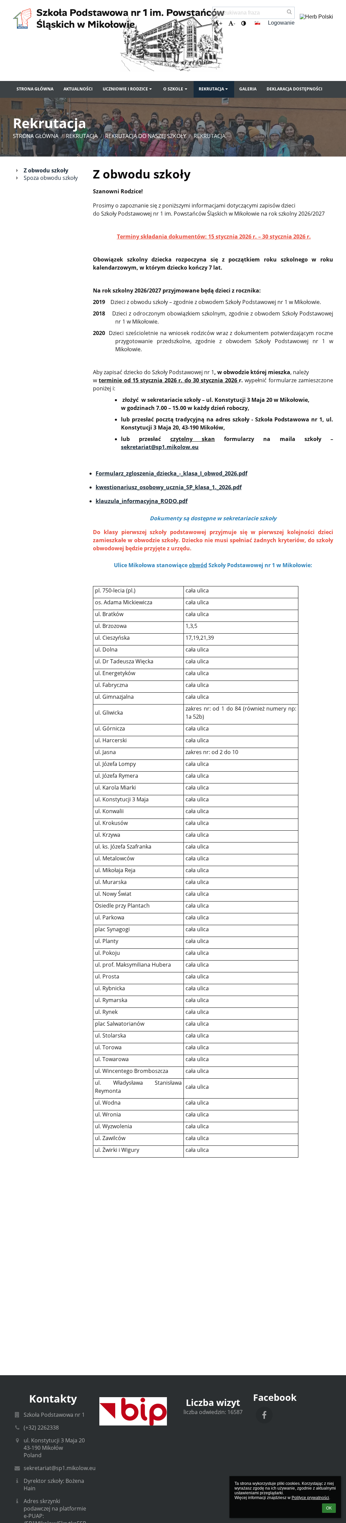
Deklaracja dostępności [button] (294, 89)
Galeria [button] (247, 89)
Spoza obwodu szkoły (51, 178)
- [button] (234, 23)
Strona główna (35, 136)
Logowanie (281, 23)
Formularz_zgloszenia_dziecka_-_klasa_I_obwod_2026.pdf (171, 473)
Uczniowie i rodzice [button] (125, 89)
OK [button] (329, 1508)
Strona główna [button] (35, 89)
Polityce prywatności (310, 1497)
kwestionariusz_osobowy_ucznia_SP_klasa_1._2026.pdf (169, 487)
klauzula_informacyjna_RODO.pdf (142, 501)
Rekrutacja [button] (211, 89)
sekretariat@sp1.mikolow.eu (60, 1468)
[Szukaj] (289, 12)
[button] (243, 23)
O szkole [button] (173, 89)
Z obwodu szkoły (46, 170)
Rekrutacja (209, 136)
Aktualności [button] (78, 89)
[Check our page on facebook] (264, 1415)
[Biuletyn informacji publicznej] (133, 1411)
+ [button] (220, 23)
